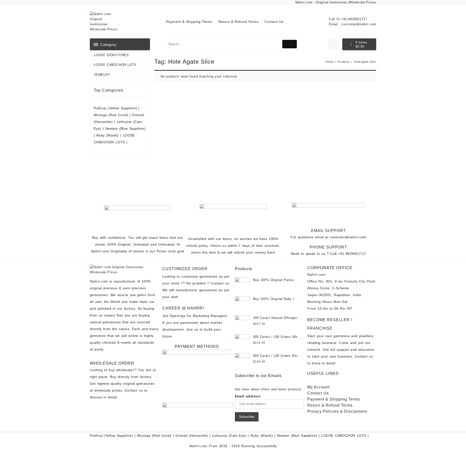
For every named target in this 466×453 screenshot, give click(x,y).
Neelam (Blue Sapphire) (125, 128)
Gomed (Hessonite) (191, 435)
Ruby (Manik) (107, 135)
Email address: (248, 396)
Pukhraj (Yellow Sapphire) (116, 108)
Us (318, 393)
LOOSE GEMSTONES (111, 55)
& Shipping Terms (333, 399)
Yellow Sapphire (118, 435)
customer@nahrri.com (358, 24)
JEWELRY (102, 75)
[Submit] (289, 44)
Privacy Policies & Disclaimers (337, 411)
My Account (318, 387)
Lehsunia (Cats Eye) (229, 435)
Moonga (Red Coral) (111, 115)
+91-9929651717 (354, 19)
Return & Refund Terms (330, 405)
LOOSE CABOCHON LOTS (115, 65)
